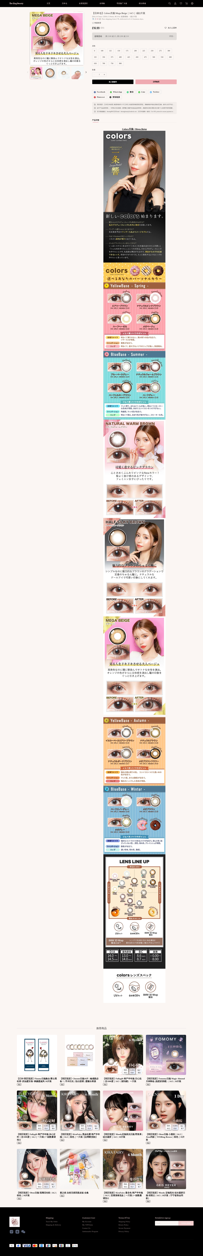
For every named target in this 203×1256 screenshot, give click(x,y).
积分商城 (142, 3)
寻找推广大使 (122, 3)
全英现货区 (83, 3)
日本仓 (64, 3)
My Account (86, 1222)
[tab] (95, 120)
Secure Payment (124, 1228)
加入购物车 (113, 82)
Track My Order (52, 1222)
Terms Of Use (124, 1218)
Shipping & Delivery (53, 1225)
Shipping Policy (124, 1222)
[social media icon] (11, 1232)
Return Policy (124, 1225)
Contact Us (86, 1228)
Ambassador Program (90, 1231)
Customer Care (88, 1218)
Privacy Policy (124, 1231)
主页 (48, 3)
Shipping (49, 1218)
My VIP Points (87, 1225)
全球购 (102, 3)
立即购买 (156, 82)
